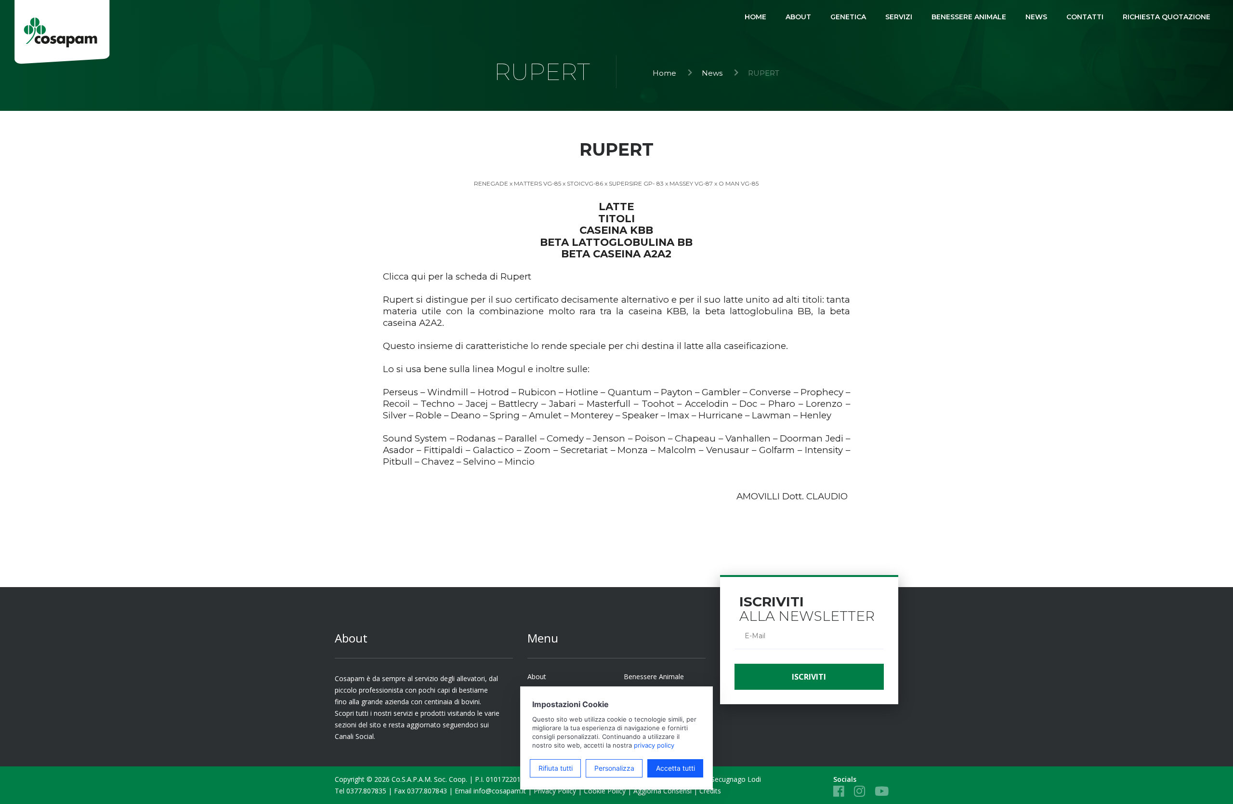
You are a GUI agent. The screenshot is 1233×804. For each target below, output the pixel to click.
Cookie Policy (605, 790)
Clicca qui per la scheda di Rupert (457, 276)
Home (664, 73)
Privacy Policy (555, 790)
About (536, 676)
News (712, 73)
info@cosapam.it (499, 790)
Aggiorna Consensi (662, 790)
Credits (710, 790)
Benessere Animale (654, 676)
